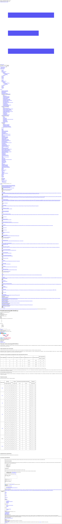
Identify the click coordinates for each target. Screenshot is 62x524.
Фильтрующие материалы (5, 199)
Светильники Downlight (53, 277)
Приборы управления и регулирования (6, 255)
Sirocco (38, 193)
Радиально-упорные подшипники (56, 298)
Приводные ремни (4, 205)
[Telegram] (5, 333)
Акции (2, 70)
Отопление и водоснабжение (5, 147)
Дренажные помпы (4, 222)
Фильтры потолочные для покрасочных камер (54, 200)
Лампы (2, 274)
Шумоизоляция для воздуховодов (54, 214)
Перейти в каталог (7, 521)
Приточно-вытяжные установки (8, 208)
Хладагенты (11, 222)
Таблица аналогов (42, 197)
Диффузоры (3, 219)
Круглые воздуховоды (9, 214)
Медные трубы (8, 222)
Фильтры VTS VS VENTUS (19, 197)
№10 (2, 428)
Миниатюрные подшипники (39, 298)
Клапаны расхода (4, 214)
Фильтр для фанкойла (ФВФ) (34, 196)
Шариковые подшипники (5, 297)
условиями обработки (11, 484)
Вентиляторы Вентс (30, 193)
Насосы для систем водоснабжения (6, 249)
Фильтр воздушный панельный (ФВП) (6, 196)
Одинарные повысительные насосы (26, 247)
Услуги (2, 76)
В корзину (1, 329)
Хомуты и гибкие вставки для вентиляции (40, 214)
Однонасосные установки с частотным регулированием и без (38, 247)
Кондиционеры (3, 224)
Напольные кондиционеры (31, 225)
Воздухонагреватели (4, 235)
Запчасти (3, 208)
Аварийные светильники (5, 277)
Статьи (2, 78)
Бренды (3, 77)
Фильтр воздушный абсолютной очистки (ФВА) (52, 196)
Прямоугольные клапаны (27, 214)
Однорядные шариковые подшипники (6, 298)
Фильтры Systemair (13, 197)
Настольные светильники (37, 277)
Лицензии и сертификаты (6, 73)
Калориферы (8, 235)
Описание (1, 342)
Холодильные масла (15, 222)
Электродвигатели (4, 294)
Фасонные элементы (32, 214)
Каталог (1, 89)
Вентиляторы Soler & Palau (18, 193)
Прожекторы (48, 277)
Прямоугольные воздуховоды (20, 214)
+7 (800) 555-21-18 (2, 68)
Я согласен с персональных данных (13, 484)
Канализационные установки (5, 243)
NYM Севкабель (5, 281)
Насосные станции (19, 247)
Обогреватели (3, 260)
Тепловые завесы (17, 235)
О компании (3, 81)
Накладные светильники (31, 277)
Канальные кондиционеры (5, 225)
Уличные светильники (4, 278)
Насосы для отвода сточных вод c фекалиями (23, 243)
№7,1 (2, 395)
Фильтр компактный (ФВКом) (42, 196)
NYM (2, 281)
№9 (2, 414)
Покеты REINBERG (11, 200)
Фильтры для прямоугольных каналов (27, 197)
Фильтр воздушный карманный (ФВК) (26, 196)
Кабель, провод (3, 280)
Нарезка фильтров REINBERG (5, 200)
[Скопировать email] (6, 66)
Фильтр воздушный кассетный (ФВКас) (16, 196)
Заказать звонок (7, 513)
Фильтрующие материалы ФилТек (29, 200)
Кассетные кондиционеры (11, 225)
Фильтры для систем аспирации (36, 197)
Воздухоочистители (4, 216)
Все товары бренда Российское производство (11, 487)
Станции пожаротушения (5, 252)
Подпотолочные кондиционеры (45, 225)
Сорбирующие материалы (17, 200)
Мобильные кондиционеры (18, 225)
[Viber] (2, 333)
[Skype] (4, 333)
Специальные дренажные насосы (33, 243)
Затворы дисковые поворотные (8, 269)
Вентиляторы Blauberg (12, 193)
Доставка (4, 342)
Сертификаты (6, 74)
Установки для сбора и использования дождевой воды (52, 247)
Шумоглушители (48, 214)
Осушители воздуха (4, 227)
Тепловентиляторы (12, 235)
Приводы (7, 211)
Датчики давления (4, 211)
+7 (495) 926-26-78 (2, 67)
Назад (4, 95)
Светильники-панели (59, 277)
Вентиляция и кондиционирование (6, 135)
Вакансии (4, 72)
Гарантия (3, 87)
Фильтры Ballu (59, 196)
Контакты (3, 85)
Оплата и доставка (4, 71)
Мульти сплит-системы (24, 225)
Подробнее (1, 341)
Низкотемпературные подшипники (47, 298)
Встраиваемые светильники (11, 277)
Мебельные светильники (25, 277)
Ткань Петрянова (23, 200)
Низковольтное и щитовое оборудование (7, 283)
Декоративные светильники (18, 277)
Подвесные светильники (44, 277)
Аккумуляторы (3, 286)
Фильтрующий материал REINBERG (38, 200)
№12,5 (2, 446)
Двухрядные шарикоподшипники (32, 298)
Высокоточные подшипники (23, 298)
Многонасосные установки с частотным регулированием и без (9, 247)
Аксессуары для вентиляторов (5, 193)
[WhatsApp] (3, 333)
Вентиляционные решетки (8, 219)
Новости (4, 75)
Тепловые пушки (4, 263)
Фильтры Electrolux (4, 197)
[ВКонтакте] (0, 333)
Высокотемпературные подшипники (15, 298)
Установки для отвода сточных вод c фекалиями (44, 243)
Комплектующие (4, 289)
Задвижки (3, 269)
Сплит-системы (51, 225)
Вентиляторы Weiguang (24, 193)
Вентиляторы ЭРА (35, 193)
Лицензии (6, 83)
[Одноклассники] (1, 333)
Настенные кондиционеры (37, 225)
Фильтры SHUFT (9, 197)
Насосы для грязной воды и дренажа (13, 243)
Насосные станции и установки (6, 246)
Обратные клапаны (14, 214)
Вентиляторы (3, 192)
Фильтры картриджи (45, 200)
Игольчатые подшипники (5, 302)
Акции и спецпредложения (9, 505)
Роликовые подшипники (5, 300)
